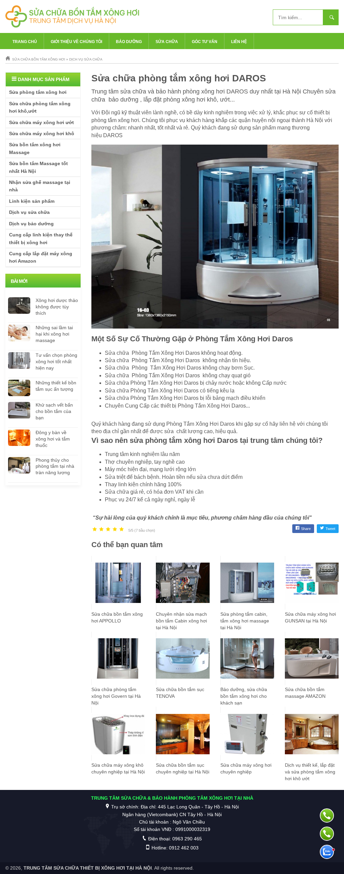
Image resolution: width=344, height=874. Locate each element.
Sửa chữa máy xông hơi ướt (41, 122)
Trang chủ (24, 41)
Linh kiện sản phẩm (31, 201)
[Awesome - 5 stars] (121, 529)
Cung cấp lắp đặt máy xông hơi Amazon (40, 257)
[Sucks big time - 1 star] (94, 529)
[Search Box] (331, 17)
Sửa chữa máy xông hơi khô (41, 133)
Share (306, 529)
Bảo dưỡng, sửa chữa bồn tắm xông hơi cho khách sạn (243, 696)
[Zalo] (327, 852)
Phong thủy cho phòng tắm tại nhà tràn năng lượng (55, 466)
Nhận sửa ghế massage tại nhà (39, 186)
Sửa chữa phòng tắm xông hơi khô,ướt (40, 107)
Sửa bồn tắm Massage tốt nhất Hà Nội (38, 167)
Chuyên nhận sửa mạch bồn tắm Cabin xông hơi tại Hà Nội (181, 620)
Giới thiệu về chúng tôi (76, 41)
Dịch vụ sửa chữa (29, 212)
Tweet (330, 529)
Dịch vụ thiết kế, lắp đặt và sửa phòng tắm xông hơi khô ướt (310, 771)
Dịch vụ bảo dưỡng (31, 223)
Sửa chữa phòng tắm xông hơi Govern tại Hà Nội (116, 696)
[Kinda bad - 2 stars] (101, 529)
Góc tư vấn (204, 41)
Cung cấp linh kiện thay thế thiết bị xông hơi (41, 238)
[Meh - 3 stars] (108, 529)
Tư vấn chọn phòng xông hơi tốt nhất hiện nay (56, 361)
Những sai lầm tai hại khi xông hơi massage (54, 334)
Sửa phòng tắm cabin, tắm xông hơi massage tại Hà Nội (244, 620)
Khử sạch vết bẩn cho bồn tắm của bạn (54, 411)
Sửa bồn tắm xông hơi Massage (34, 148)
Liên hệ (239, 41)
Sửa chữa (167, 41)
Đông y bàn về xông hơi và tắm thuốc (53, 439)
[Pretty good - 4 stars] (115, 529)
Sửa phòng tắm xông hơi (38, 92)
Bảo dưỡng (129, 41)
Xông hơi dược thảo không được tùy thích (57, 307)
